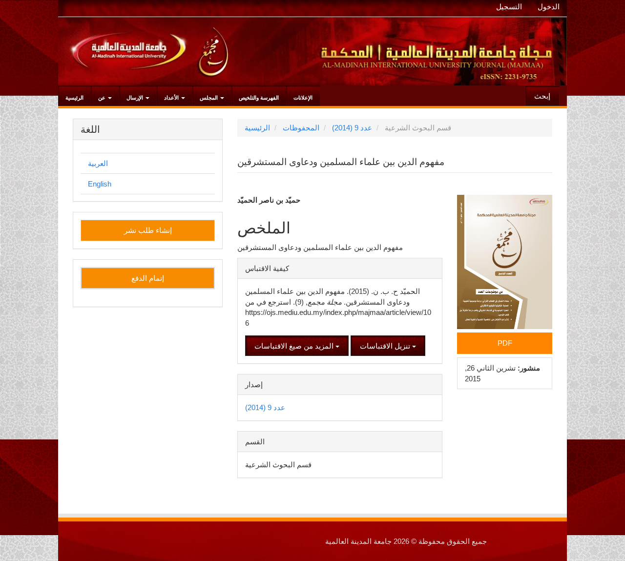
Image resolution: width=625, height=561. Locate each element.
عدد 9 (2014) (352, 128)
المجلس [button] (209, 98)
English (99, 184)
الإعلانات (302, 98)
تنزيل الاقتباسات (386, 346)
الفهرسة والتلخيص (259, 98)
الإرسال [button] (135, 98)
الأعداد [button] (172, 98)
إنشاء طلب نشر (148, 230)
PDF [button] (505, 343)
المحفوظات (301, 128)
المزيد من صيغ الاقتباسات (294, 346)
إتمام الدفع (147, 278)
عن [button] (102, 98)
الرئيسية (74, 98)
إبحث (542, 96)
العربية (98, 163)
